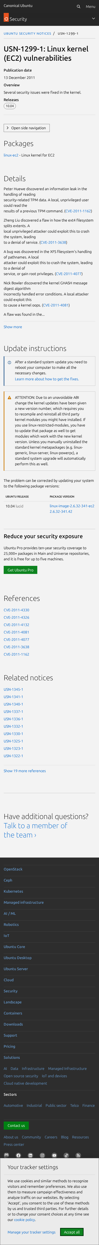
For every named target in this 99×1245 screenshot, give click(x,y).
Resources (80, 1137)
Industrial (34, 1105)
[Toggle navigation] (93, 18)
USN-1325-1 (13, 741)
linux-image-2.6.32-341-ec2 (72, 506)
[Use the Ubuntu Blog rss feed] (79, 1156)
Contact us (16, 1125)
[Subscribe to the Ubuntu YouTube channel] (55, 1156)
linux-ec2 (11, 155)
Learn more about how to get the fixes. (47, 379)
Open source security (21, 1076)
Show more (13, 327)
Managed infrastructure (24, 902)
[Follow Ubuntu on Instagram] (43, 1156)
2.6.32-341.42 (61, 511)
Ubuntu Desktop (18, 958)
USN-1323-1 (13, 748)
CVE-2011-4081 (56, 305)
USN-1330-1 (13, 734)
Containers (13, 1013)
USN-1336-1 (13, 719)
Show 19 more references (25, 771)
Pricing (9, 1046)
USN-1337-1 (13, 711)
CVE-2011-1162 (78, 211)
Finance (88, 1105)
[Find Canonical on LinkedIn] (31, 1156)
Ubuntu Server (16, 969)
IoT (6, 935)
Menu (90, 6)
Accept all (72, 1232)
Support (10, 1035)
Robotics (11, 924)
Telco (74, 1105)
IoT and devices (54, 1076)
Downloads (13, 1024)
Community (31, 1137)
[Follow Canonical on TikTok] (67, 1156)
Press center (14, 1144)
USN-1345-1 (13, 689)
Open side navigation (28, 128)
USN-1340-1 (13, 704)
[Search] (78, 6)
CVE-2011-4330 (16, 610)
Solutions (12, 1057)
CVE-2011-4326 (16, 617)
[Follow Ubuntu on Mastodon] (7, 1156)
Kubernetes (13, 891)
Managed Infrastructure (67, 1068)
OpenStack (13, 869)
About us (11, 1137)
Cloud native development (25, 1083)
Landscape (13, 1002)
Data (14, 1068)
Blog (64, 1137)
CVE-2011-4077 (69, 274)
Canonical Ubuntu (18, 5)
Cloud (9, 980)
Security (10, 991)
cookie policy (24, 1220)
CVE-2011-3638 (53, 242)
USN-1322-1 (13, 756)
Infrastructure (33, 1068)
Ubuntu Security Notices (27, 33)
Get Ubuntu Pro (20, 570)
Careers (51, 1137)
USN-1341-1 (13, 697)
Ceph (8, 880)
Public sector (56, 1105)
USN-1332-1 (13, 726)
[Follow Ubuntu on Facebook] (19, 1156)
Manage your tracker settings (31, 1232)
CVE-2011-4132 (16, 625)
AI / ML (10, 913)
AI (5, 1068)
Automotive (13, 1105)
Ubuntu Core (14, 947)
